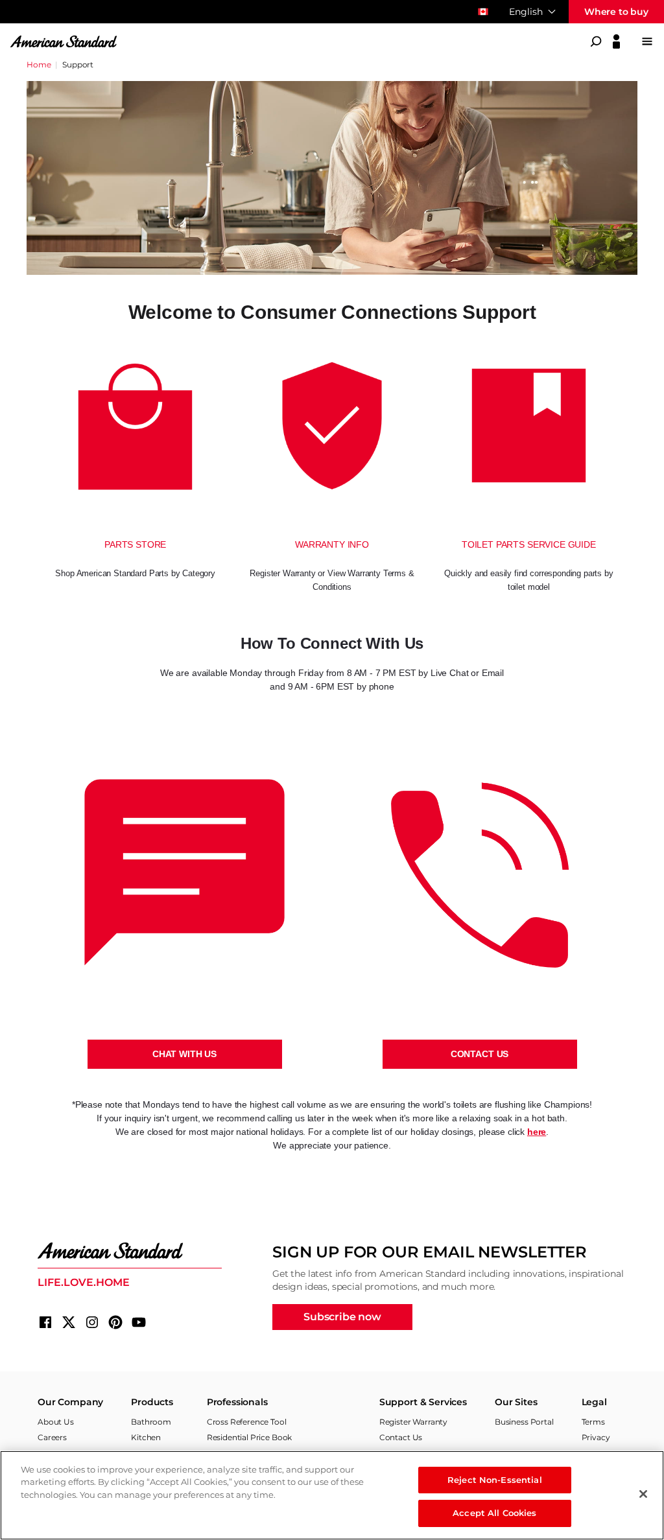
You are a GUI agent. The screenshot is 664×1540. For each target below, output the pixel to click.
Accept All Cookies (494, 1513)
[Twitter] (69, 1322)
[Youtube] (139, 1322)
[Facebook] (45, 1322)
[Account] (616, 41)
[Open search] (595, 41)
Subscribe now (342, 1317)
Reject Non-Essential (494, 1480)
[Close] (643, 1494)
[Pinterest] (115, 1322)
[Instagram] (92, 1322)
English (526, 12)
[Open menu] (647, 41)
